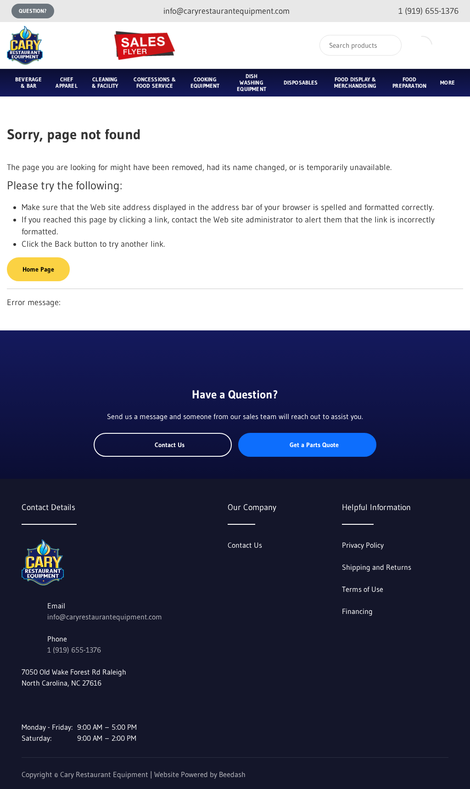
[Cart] (453, 45)
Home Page (38, 269)
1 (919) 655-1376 (74, 649)
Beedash (232, 774)
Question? (33, 10)
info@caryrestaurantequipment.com (104, 616)
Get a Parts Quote (314, 445)
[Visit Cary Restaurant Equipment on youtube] (45, 705)
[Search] (388, 45)
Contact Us (170, 445)
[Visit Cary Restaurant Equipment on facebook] (26, 705)
